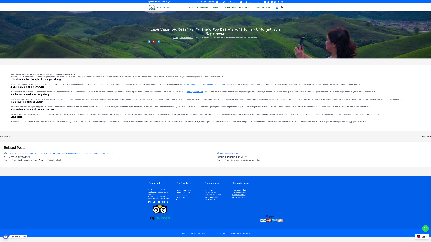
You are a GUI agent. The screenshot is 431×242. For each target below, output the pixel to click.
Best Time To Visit (10, 160)
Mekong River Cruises (195, 92)
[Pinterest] (154, 41)
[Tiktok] (268, 2)
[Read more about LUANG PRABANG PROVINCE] (228, 153)
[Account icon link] (282, 7)
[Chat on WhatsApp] (425, 228)
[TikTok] (154, 202)
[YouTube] (272, 2)
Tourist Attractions (25, 160)
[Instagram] (275, 2)
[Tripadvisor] (282, 2)
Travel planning (182, 195)
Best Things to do (238, 197)
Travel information (39, 160)
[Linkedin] (278, 2)
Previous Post (6, 136)
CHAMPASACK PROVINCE (17, 157)
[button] (209, 7)
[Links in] (168, 202)
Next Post (426, 136)
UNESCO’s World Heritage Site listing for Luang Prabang (204, 84)
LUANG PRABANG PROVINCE (232, 157)
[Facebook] (265, 2)
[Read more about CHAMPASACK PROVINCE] (58, 153)
